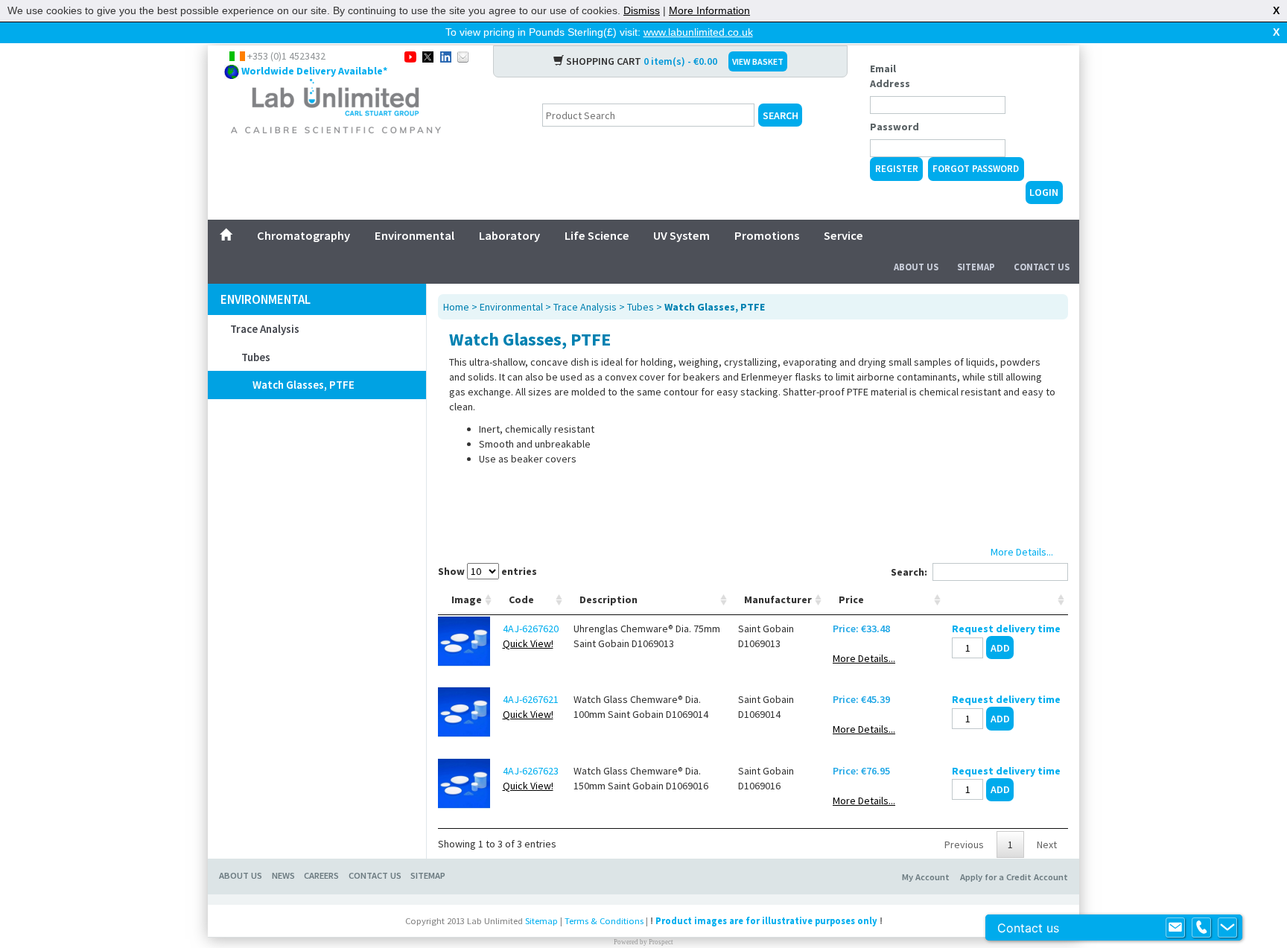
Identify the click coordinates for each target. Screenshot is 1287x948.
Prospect (661, 942)
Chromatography (303, 235)
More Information (709, 10)
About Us (916, 267)
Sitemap (976, 267)
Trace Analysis (264, 329)
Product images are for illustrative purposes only (766, 920)
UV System (681, 235)
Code (521, 599)
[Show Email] (1175, 927)
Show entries (487, 571)
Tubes (255, 357)
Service (843, 235)
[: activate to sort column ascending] (1006, 600)
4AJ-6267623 (531, 770)
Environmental (414, 235)
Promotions (766, 235)
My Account (926, 876)
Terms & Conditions (604, 920)
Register (896, 168)
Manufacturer (778, 599)
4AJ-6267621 (531, 699)
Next (1047, 844)
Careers (321, 875)
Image (466, 599)
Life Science (597, 235)
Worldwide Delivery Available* (314, 70)
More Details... (864, 658)
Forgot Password (975, 168)
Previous (964, 844)
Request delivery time (1006, 628)
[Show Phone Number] (1201, 927)
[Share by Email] (462, 56)
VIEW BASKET (758, 61)
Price (851, 599)
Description (608, 599)
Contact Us (1042, 267)
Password (894, 126)
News (283, 875)
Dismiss (641, 10)
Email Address (890, 76)
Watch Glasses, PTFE (303, 385)
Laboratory (509, 235)
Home (456, 307)
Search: (909, 572)
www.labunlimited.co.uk (698, 32)
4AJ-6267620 (531, 628)
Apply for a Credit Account (1014, 876)
